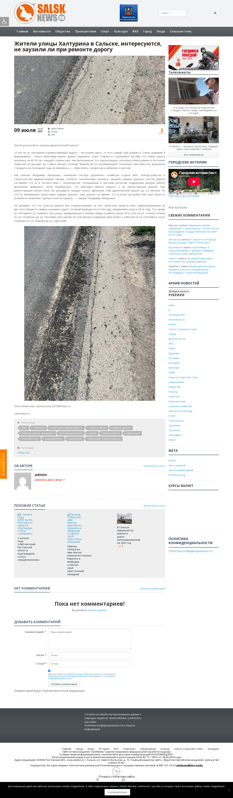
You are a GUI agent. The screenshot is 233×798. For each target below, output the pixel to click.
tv (170, 310)
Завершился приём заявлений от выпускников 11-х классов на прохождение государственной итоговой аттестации (194, 230)
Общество (62, 31)
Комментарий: (35, 632)
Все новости (41, 31)
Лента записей (177, 465)
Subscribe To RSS (3, 463)
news (171, 305)
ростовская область (71, 433)
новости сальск (97, 427)
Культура (121, 31)
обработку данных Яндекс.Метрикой (67, 676)
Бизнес (173, 324)
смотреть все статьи (154, 465)
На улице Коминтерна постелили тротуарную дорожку (191, 260)
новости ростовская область (66, 427)
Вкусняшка (175, 247)
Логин (41, 655)
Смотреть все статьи (48, 479)
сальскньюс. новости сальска (104, 438)
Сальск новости (111, 433)
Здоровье (174, 353)
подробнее (77, 786)
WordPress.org (177, 475)
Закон (172, 348)
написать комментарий (152, 588)
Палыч (172, 258)
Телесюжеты (176, 420)
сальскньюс (75, 438)
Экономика (175, 435)
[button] (4, 21)
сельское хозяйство (180, 406)
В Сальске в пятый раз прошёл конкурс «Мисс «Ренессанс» (192, 241)
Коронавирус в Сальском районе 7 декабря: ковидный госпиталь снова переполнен (191, 250)
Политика (174, 396)
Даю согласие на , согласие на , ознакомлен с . (82, 676)
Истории (174, 358)
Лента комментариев (181, 470)
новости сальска (121, 427)
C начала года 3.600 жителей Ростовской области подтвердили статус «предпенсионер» (29, 548)
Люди (161, 31)
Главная (22, 31)
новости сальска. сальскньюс (38, 433)
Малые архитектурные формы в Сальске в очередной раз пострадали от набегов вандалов (192, 269)
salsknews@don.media (189, 765)
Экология (174, 430)
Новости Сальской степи (183, 377)
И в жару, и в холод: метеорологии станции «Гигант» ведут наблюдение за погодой (194, 110)
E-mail (41, 663)
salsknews (38, 427)
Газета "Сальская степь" (183, 329)
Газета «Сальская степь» (188, 748)
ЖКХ (135, 31)
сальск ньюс (133, 433)
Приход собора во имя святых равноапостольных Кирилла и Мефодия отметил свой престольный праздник (79, 560)
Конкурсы (174, 362)
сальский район (53, 438)
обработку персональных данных (84, 673)
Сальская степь (181, 31)
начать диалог (97, 610)
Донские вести (177, 338)
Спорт (105, 31)
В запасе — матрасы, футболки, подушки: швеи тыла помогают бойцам (193, 148)
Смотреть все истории (184, 196)
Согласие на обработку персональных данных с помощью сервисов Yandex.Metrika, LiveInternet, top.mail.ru (113, 718)
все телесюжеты (193, 154)
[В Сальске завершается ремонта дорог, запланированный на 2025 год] (124, 514)
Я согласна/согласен (117, 792)
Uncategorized (177, 314)
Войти (172, 460)
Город (147, 31)
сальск (92, 433)
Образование (176, 382)
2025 (24, 427)
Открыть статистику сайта (116, 776)
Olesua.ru (174, 239)
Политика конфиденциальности (190, 551)
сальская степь (30, 438)
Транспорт (175, 425)
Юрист (172, 439)
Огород (173, 391)
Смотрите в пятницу (180, 411)
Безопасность (177, 319)
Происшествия (85, 31)
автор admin (57, 128)
